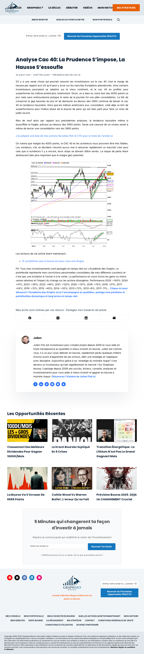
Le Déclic (54, 7)
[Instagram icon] (58, 384)
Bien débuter (18, 620)
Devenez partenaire (87, 625)
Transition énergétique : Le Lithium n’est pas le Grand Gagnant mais (115, 451)
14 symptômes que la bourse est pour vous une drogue (53, 261)
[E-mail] (114, 318)
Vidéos (87, 7)
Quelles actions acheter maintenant (99, 616)
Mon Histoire (107, 7)
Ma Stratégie (74, 620)
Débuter (72, 7)
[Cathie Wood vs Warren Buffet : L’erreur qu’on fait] (72, 478)
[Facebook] (30, 318)
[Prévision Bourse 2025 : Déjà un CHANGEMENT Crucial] (116, 478)
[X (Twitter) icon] (52, 384)
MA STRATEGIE (126, 7)
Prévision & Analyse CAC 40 (66, 75)
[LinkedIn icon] (41, 384)
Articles (15, 7)
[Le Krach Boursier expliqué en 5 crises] (72, 430)
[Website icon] (47, 384)
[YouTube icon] (63, 384)
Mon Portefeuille (102, 19)
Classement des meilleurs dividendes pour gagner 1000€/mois (25, 451)
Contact (90, 620)
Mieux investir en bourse (61, 616)
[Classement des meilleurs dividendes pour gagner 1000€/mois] (27, 430)
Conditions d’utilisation (59, 625)
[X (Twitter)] (58, 318)
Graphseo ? (35, 7)
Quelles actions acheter (70, 19)
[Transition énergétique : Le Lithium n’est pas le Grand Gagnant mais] (116, 430)
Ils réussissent (54, 620)
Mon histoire (131, 616)
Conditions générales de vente (115, 620)
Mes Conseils (13, 616)
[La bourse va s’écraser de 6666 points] (27, 478)
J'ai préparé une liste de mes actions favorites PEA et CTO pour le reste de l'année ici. (64, 135)
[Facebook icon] (35, 384)
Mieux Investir (40, 19)
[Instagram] (39, 577)
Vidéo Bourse (35, 620)
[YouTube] (9, 577)
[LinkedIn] (86, 318)
